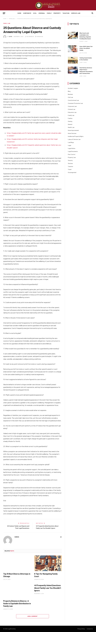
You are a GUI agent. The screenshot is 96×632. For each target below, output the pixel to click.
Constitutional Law (73, 100)
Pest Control (71, 154)
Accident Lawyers (73, 88)
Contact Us (90, 629)
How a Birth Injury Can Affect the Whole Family (86, 48)
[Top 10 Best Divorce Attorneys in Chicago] (17, 563)
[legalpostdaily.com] (48, 5)
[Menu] (4, 13)
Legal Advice (71, 148)
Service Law (75, 13)
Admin (10, 36)
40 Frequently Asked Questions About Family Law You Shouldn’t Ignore (47, 588)
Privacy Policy (81, 629)
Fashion (70, 118)
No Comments (30, 36)
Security (70, 160)
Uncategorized (72, 172)
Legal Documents (73, 151)
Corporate (27, 13)
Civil (35, 13)
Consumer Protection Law (75, 103)
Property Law (72, 157)
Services (70, 163)
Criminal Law (71, 109)
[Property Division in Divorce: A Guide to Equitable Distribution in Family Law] (17, 590)
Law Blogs (71, 142)
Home (19, 13)
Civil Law (70, 97)
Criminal (42, 13)
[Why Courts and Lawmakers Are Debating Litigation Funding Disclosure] (73, 35)
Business (70, 94)
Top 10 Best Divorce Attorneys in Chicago (16, 575)
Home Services (72, 133)
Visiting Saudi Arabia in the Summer (86, 58)
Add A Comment (32, 616)
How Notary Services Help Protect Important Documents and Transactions (86, 70)
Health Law (71, 127)
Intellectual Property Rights (75, 136)
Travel (69, 169)
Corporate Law (72, 106)
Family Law (6, 23)
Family (49, 13)
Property (57, 13)
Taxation (66, 13)
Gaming (70, 121)
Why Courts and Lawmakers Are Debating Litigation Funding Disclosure (85, 35)
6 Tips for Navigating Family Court (46, 575)
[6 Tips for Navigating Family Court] (48, 563)
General (70, 124)
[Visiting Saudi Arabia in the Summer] (73, 60)
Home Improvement (73, 130)
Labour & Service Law (74, 139)
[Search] (92, 13)
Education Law (72, 112)
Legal (69, 145)
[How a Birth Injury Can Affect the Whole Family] (73, 48)
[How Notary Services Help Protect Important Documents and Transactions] (73, 70)
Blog (69, 91)
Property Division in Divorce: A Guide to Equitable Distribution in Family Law (17, 603)
